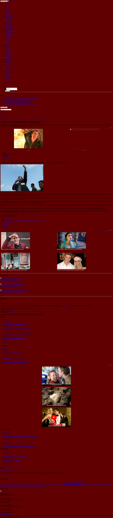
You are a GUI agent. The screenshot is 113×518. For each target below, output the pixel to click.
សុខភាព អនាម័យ (8, 36)
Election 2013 (5, 226)
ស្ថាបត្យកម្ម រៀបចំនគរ (9, 21)
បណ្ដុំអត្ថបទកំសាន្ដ (8, 81)
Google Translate (31, 486)
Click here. (13, 93)
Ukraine (7, 486)
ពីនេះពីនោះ (7, 72)
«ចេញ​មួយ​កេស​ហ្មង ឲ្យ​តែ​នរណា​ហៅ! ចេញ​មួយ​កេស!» (14, 465)
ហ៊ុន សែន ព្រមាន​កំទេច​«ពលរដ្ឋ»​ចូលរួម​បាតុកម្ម (12, 343)
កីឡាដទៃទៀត (7, 47)
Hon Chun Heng (6, 484)
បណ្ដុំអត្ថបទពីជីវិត (8, 41)
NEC (4, 227)
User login (7, 83)
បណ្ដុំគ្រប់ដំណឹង (8, 18)
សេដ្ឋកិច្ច (6, 13)
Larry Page (49, 484)
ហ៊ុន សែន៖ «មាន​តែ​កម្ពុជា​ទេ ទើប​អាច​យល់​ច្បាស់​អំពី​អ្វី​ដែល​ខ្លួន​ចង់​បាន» (10, 286)
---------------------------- (9, 9)
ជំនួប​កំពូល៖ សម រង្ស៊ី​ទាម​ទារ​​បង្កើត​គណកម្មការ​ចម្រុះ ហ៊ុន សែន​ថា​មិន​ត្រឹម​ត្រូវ (11, 292)
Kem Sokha (5, 223)
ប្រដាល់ (6, 45)
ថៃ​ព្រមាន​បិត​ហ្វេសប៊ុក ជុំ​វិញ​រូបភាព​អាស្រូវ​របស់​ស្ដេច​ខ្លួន (14, 338)
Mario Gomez (36, 486)
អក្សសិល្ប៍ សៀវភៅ (8, 26)
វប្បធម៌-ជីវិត (5, 19)
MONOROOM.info (65, 305)
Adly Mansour (14, 484)
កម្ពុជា (6, 4)
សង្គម (6, 12)
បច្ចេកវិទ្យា (7, 52)
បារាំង (6, 6)
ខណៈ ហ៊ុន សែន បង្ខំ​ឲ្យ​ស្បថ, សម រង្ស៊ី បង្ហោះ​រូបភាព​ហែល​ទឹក (8, 280)
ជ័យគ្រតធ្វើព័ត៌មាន (8, 75)
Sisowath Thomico (6, 224)
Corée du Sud (19, 484)
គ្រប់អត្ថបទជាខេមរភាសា (24, 220)
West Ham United (62, 484)
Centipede (2, 484)
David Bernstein (91, 484)
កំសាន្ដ (4, 68)
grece (11, 484)
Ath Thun (57, 484)
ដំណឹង (4, 3)
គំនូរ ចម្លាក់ (7, 22)
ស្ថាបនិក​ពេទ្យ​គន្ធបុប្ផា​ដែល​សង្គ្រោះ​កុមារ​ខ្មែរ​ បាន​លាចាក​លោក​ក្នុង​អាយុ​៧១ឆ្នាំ (18, 446)
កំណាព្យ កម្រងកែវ (8, 77)
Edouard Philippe (14, 486)
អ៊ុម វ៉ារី (7, 153)
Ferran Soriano (42, 486)
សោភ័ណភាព (7, 37)
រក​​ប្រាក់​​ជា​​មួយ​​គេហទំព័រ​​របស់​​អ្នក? (6, 470)
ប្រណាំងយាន (7, 46)
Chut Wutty (44, 484)
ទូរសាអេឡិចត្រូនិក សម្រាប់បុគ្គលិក (7, 475)
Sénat (10, 486)
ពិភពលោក (7, 8)
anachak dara (105, 484)
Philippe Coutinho (26, 484)
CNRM (86, 484)
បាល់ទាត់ (6, 43)
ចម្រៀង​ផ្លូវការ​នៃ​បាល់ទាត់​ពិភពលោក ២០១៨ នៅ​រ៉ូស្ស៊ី (13, 357)
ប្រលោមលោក (7, 76)
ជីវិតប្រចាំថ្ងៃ (7, 35)
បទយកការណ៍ (7, 62)
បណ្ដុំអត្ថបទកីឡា (8, 50)
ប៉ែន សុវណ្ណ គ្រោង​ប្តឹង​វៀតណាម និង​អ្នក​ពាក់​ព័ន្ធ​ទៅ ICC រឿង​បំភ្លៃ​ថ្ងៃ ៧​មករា (18, 333)
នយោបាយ (7, 11)
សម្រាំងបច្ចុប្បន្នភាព (8, 220)
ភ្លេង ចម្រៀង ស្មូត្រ (8, 23)
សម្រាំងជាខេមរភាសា (15, 220)
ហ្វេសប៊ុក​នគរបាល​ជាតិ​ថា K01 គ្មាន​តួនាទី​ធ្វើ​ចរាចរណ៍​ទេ (14, 324)
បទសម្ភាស (7, 61)
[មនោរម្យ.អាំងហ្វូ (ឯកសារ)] (12, 1)
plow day (34, 484)
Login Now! (7, 90)
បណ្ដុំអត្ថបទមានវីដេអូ (9, 67)
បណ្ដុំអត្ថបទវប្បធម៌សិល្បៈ (9, 32)
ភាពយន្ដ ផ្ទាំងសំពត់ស (9, 28)
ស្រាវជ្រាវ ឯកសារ (8, 60)
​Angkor (19, 486)
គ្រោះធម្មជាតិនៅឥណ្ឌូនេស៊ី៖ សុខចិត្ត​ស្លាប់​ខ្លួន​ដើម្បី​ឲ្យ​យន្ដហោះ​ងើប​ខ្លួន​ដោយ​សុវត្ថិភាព (20, 436)
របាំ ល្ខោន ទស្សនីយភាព (9, 25)
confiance (52, 484)
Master (101, 484)
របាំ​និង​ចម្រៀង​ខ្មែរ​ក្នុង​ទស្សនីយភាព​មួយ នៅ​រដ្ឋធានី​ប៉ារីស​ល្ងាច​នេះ (16, 362)
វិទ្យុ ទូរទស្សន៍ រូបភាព (8, 27)
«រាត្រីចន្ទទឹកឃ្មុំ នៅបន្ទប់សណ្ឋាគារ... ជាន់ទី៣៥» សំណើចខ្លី (15, 456)
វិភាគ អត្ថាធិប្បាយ (8, 58)
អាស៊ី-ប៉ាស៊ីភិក (7, 7)
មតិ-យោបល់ (6, 158)
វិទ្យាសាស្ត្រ (7, 53)
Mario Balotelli (39, 484)
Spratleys (31, 484)
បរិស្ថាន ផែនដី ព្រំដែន (9, 16)
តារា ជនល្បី (7, 70)
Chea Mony (2, 486)
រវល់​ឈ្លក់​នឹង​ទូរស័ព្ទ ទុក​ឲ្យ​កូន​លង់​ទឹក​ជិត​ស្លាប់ (12, 441)
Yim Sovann (5, 225)
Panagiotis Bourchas (24, 486)
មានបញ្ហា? (8, 157)
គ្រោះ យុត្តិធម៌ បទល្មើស (9, 14)
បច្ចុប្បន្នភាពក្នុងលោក (32, 220)
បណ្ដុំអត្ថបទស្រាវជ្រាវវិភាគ (9, 65)
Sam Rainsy (5, 222)
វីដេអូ (4, 66)
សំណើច (6, 79)
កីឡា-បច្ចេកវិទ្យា (5, 42)
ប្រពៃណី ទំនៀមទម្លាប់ (9, 30)
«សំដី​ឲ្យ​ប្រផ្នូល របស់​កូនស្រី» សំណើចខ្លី (11, 460)
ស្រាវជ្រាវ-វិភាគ (5, 57)
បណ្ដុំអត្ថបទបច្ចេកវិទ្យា (9, 56)
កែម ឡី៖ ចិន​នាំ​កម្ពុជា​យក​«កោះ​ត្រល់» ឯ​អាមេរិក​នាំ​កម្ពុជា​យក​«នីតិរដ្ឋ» (17, 329)
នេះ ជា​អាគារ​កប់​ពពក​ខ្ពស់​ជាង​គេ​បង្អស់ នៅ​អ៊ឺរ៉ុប (12, 353)
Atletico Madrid (97, 484)
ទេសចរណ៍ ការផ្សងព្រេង (9, 71)
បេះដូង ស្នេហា (7, 38)
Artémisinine (110, 484)
